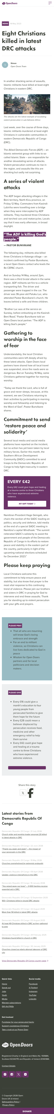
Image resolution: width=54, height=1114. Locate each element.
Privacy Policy (8, 1104)
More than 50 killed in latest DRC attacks (20, 912)
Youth (4, 995)
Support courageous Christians (15, 1025)
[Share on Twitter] (23, 793)
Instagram (33, 991)
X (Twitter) (33, 987)
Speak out (6, 987)
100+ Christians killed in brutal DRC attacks (20, 900)
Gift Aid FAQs (8, 1006)
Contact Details (8, 1065)
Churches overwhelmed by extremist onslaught (22, 863)
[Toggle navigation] (50, 3)
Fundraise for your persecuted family (18, 1022)
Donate (27, 1111)
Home (4, 983)
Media (4, 998)
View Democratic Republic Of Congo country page (24, 960)
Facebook (33, 983)
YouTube (32, 995)
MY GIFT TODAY (26, 503)
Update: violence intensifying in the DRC (20, 874)
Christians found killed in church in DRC (19, 938)
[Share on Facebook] (30, 791)
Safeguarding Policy (10, 1101)
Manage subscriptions (11, 1002)
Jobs (4, 991)
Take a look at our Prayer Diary (15, 1029)
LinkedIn (32, 998)
